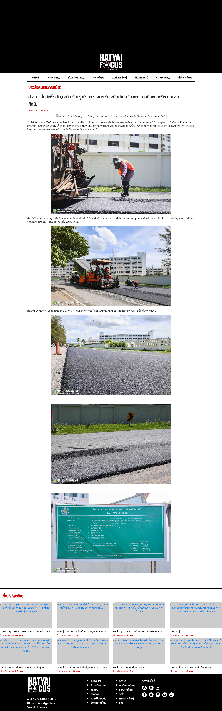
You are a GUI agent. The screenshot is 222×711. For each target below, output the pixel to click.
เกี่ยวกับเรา (96, 680)
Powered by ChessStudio (37, 707)
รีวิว (121, 702)
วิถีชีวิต (122, 680)
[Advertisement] (111, 25)
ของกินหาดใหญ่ (127, 685)
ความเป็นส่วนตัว (98, 698)
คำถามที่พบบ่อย (98, 685)
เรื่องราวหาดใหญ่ (98, 702)
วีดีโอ (121, 694)
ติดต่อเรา (95, 689)
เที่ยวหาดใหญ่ (126, 689)
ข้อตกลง (95, 694)
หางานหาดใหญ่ (126, 698)
